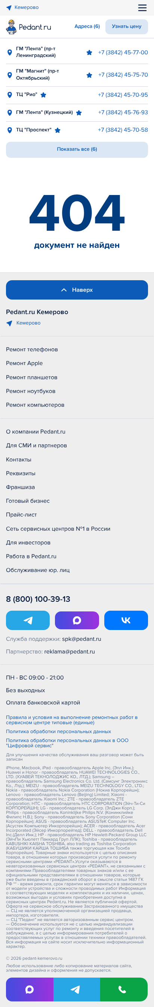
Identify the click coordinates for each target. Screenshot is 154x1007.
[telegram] (77, 989)
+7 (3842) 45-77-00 (123, 52)
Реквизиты (21, 473)
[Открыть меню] (142, 7)
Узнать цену (127, 26)
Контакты (18, 459)
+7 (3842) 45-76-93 (123, 112)
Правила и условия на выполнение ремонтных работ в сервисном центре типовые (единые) (72, 720)
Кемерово (26, 7)
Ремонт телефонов (32, 349)
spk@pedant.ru (81, 639)
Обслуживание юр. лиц (38, 570)
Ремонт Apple (24, 363)
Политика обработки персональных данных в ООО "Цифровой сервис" (67, 743)
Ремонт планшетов (32, 377)
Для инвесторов (28, 542)
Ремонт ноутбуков (31, 391)
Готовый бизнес (28, 501)
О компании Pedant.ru (35, 431)
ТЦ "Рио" (26, 95)
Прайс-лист (21, 514)
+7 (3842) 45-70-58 (123, 130)
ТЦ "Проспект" (34, 130)
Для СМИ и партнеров (36, 445)
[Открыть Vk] (126, 620)
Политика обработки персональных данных (58, 732)
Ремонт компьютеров (35, 405)
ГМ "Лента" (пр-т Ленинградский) (36, 52)
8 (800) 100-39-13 (38, 599)
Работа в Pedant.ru (31, 556)
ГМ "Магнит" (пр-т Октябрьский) (37, 74)
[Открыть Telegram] (28, 620)
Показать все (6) (77, 149)
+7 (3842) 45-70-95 (123, 95)
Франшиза (20, 487)
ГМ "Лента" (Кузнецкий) (44, 112)
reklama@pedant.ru (69, 651)
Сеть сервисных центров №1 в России (58, 529)
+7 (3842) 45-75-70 (123, 75)
